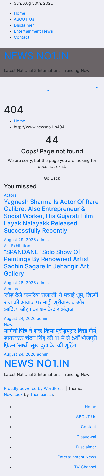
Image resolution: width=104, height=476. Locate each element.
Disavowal (86, 436)
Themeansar (41, 394)
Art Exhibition (17, 245)
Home (19, 13)
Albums (11, 288)
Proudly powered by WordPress (35, 388)
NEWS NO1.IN (36, 56)
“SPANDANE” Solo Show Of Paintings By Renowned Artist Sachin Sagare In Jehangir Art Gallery (46, 262)
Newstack (13, 394)
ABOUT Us (24, 19)
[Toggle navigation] (49, 86)
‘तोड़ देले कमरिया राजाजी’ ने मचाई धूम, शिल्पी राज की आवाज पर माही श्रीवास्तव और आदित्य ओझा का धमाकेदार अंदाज (51, 302)
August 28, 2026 (20, 282)
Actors (10, 195)
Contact (21, 37)
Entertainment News (33, 31)
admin (43, 239)
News (9, 324)
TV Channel (85, 466)
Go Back (52, 178)
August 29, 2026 (20, 239)
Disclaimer (24, 25)
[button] (47, 90)
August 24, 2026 (20, 318)
